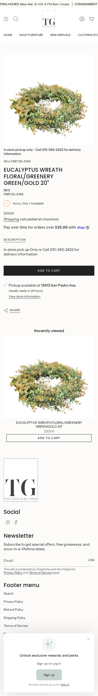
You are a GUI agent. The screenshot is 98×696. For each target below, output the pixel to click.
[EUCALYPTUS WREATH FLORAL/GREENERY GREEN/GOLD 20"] (49, 377)
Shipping (11, 219)
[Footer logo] (21, 480)
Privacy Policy (13, 572)
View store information (24, 296)
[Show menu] (5, 18)
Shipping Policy (14, 618)
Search (9, 593)
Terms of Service (40, 572)
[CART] (91, 18)
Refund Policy (13, 610)
